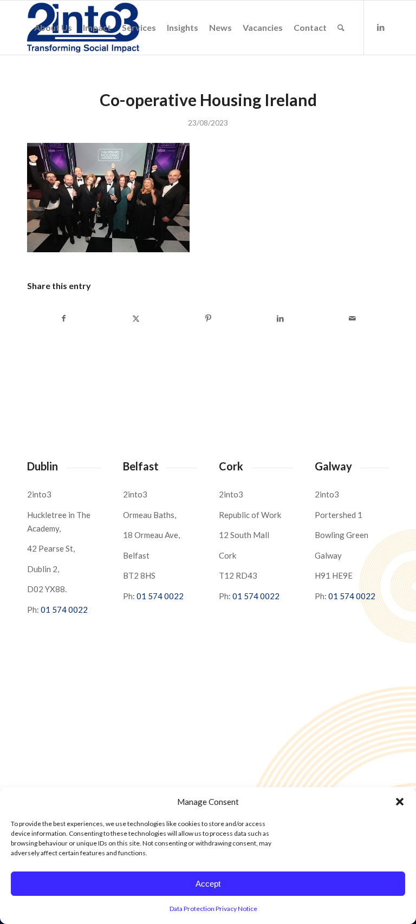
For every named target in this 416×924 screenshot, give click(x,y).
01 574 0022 (64, 609)
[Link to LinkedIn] (381, 27)
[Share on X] (136, 318)
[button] (399, 801)
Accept (208, 883)
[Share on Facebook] (64, 318)
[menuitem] (53, 28)
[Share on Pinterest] (208, 318)
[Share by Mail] (352, 318)
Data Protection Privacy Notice (213, 909)
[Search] (341, 28)
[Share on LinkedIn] (280, 318)
